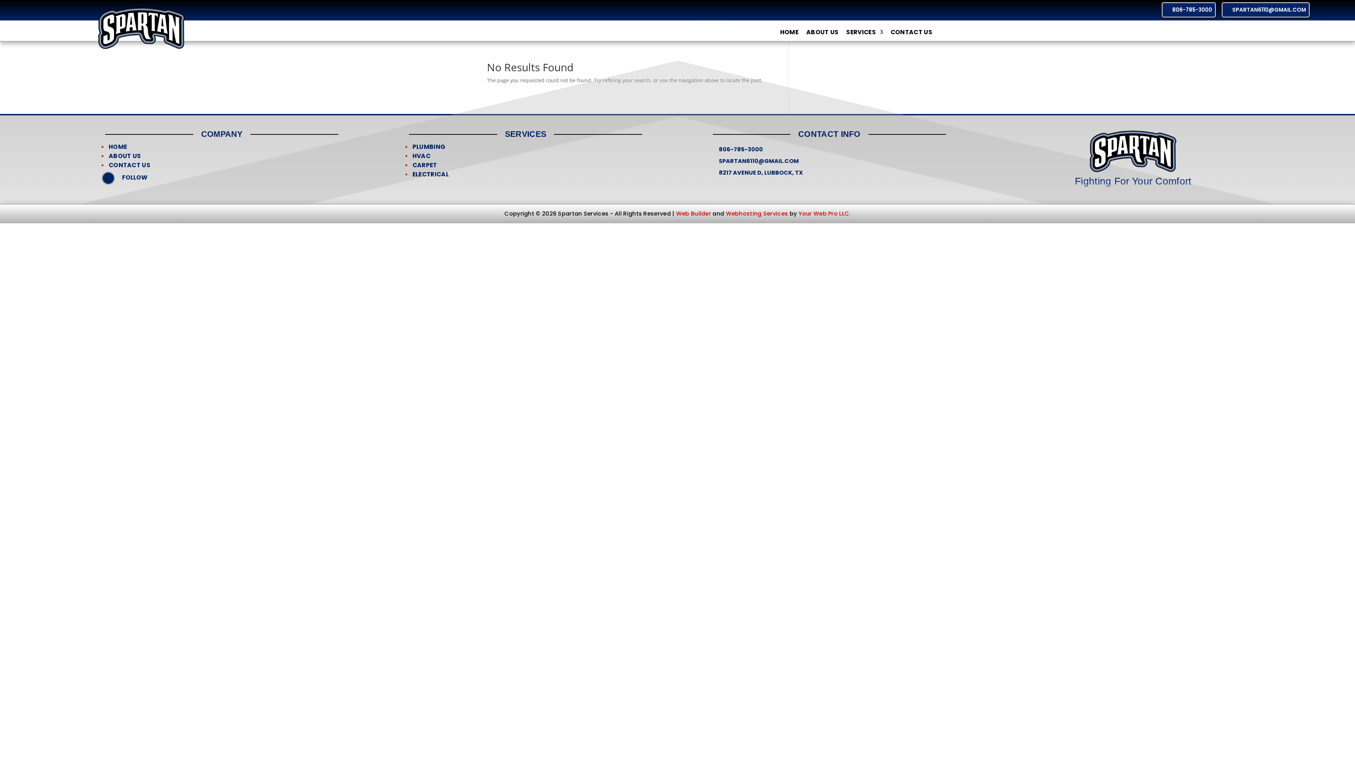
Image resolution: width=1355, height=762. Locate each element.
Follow (134, 177)
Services (860, 32)
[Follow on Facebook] (108, 178)
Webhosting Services (757, 214)
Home (789, 32)
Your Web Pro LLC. (825, 214)
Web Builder (693, 214)
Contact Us (911, 32)
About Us (822, 32)
